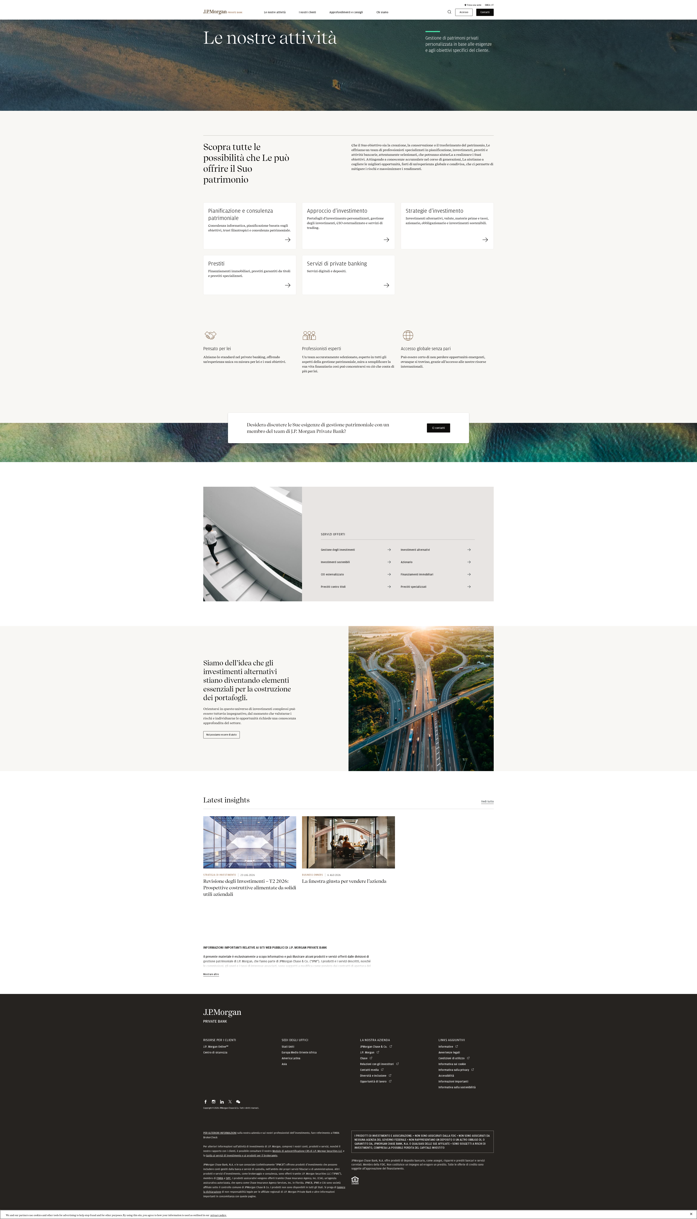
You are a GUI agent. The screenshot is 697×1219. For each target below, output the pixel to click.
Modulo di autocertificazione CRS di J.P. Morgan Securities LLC (307, 1151)
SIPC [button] (228, 1178)
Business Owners (312, 874)
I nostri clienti (307, 12)
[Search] (449, 12)
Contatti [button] (485, 12)
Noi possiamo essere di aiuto (221, 735)
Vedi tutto (487, 801)
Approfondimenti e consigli (346, 12)
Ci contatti (438, 428)
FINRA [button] (220, 1178)
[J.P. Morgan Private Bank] (222, 12)
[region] (348, 1214)
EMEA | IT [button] (489, 5)
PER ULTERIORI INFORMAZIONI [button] (220, 1132)
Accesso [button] (464, 12)
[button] (472, 5)
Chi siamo (382, 12)
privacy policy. (218, 1215)
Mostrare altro (211, 974)
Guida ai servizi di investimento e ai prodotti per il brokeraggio (241, 1155)
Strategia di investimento (219, 874)
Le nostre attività (275, 12)
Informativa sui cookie (452, 1064)
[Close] (691, 1214)
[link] (249, 842)
